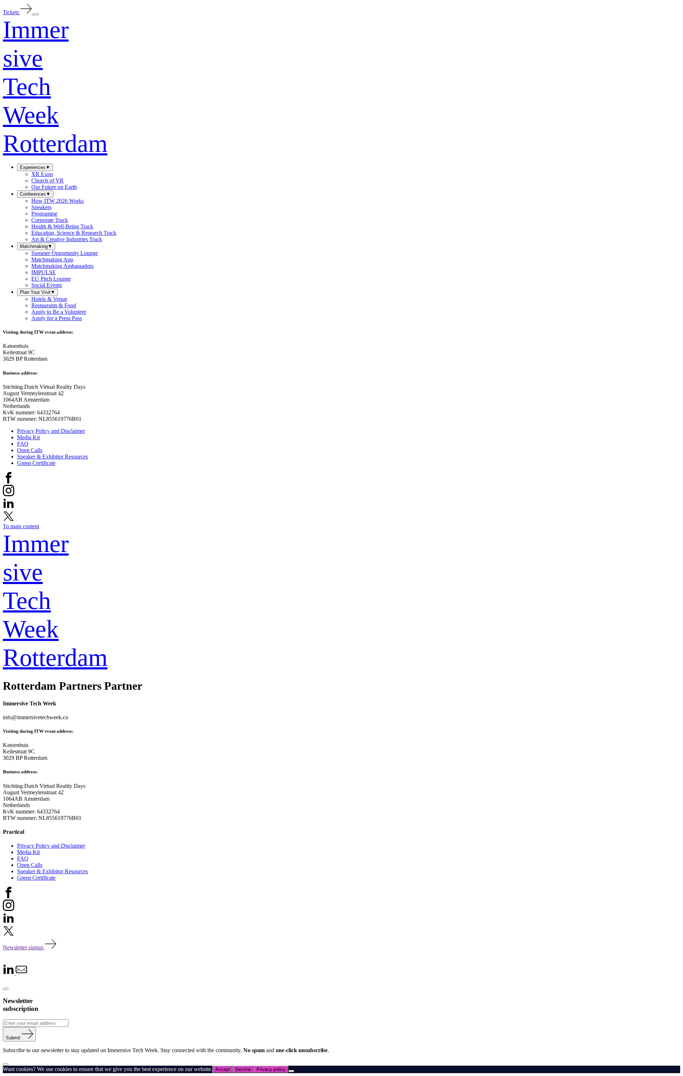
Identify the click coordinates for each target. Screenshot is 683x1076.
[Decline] (291, 1071)
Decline (243, 1069)
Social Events (46, 285)
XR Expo (42, 174)
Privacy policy (271, 1069)
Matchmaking (36, 246)
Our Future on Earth (54, 187)
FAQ (22, 444)
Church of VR (47, 180)
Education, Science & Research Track (73, 233)
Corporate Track (49, 220)
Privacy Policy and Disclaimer (51, 431)
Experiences (35, 167)
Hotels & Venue (49, 299)
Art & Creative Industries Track (66, 239)
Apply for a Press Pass (56, 318)
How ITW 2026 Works (57, 201)
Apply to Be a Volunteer (58, 312)
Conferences (35, 194)
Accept (222, 1069)
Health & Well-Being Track (62, 226)
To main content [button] (21, 526)
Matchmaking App (52, 259)
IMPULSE (43, 272)
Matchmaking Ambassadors (62, 266)
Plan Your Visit (37, 292)
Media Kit (28, 437)
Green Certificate (36, 463)
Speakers (41, 207)
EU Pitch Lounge (51, 279)
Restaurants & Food (53, 305)
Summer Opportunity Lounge (64, 253)
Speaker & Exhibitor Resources (52, 457)
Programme (44, 214)
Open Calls (29, 450)
